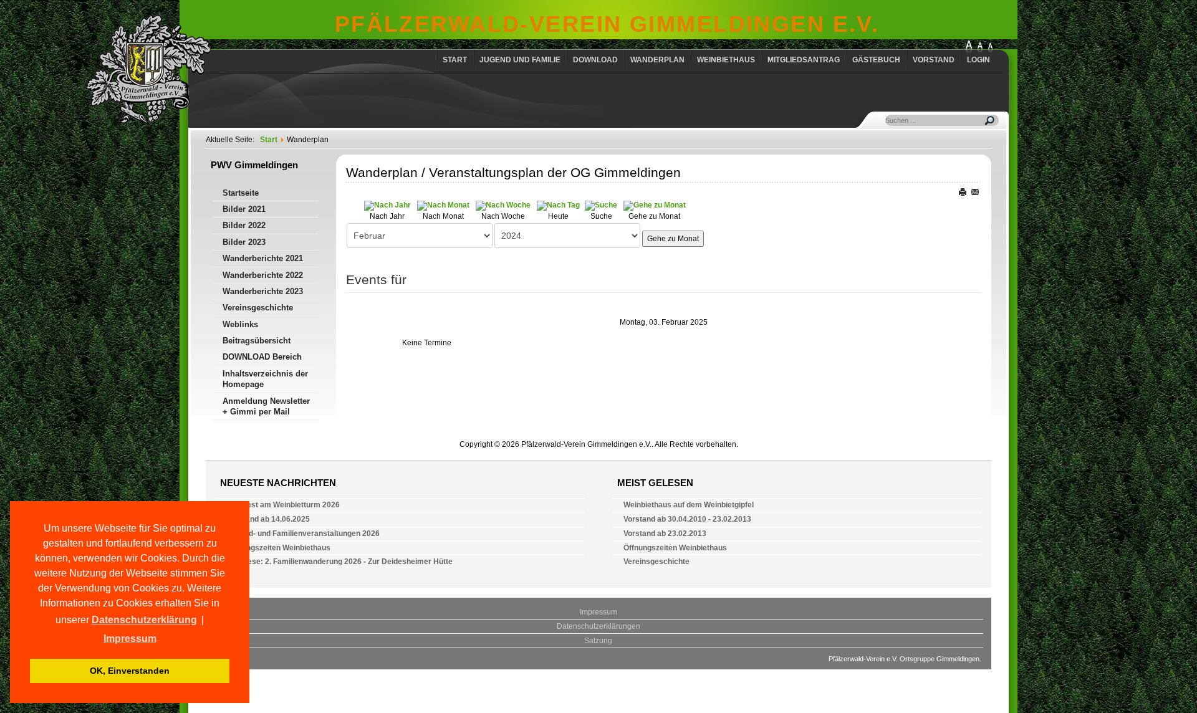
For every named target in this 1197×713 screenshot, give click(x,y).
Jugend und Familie (519, 59)
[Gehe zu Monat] (654, 205)
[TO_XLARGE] (969, 48)
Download (595, 59)
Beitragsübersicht (257, 340)
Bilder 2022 (244, 225)
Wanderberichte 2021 (263, 258)
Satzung (598, 640)
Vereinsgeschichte (258, 307)
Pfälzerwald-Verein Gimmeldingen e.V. (607, 24)
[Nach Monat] (443, 205)
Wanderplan (657, 59)
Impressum (598, 612)
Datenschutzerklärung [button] (144, 620)
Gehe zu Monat (673, 238)
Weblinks (240, 324)
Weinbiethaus (726, 59)
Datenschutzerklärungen (598, 626)
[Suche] (601, 205)
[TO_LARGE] (980, 48)
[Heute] (558, 205)
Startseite (241, 193)
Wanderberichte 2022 (263, 275)
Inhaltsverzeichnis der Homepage (265, 379)
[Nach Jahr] (387, 205)
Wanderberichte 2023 (263, 291)
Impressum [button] (129, 638)
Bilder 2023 (244, 242)
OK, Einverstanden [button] (130, 671)
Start (455, 59)
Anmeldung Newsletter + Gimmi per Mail (266, 406)
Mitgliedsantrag (803, 59)
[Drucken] (963, 190)
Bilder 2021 (244, 209)
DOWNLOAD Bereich (262, 356)
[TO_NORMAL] (990, 48)
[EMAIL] (975, 190)
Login (978, 59)
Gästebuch (876, 59)
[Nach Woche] (503, 205)
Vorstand (933, 59)
